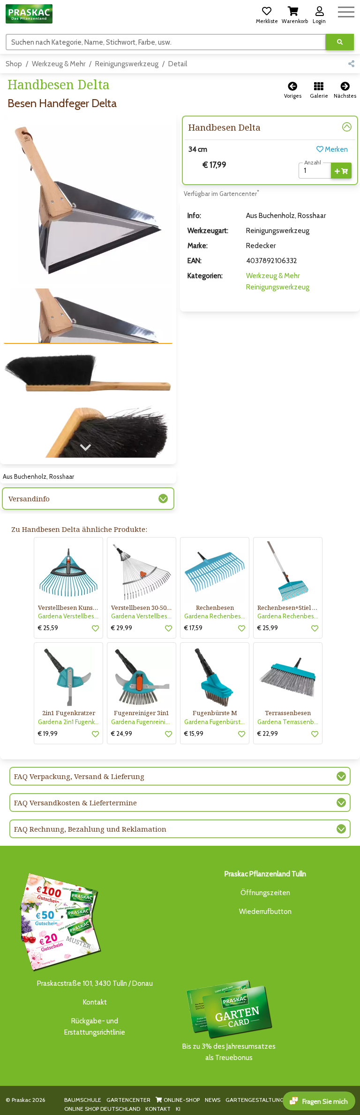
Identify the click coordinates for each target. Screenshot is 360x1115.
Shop (14, 64)
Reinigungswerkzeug (126, 64)
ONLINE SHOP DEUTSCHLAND (102, 1108)
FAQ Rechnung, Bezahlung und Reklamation (90, 829)
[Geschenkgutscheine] (58, 920)
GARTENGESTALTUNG (254, 1099)
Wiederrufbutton (265, 911)
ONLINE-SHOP (181, 1099)
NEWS (212, 1099)
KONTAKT (158, 1108)
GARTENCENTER (128, 1099)
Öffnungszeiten (265, 893)
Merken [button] (335, 149)
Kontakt (95, 1002)
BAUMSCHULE (82, 1099)
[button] (266, 13)
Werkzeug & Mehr (58, 64)
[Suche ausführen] (340, 42)
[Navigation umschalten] (346, 10)
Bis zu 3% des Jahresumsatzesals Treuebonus (229, 1052)
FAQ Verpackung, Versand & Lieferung (79, 776)
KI (178, 1108)
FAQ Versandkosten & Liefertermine (75, 802)
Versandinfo (29, 498)
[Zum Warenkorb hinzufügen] (341, 171)
